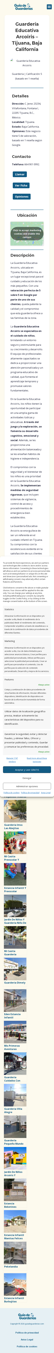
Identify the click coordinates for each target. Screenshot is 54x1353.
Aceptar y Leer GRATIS (27, 769)
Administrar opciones (27, 786)
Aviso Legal (46, 792)
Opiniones (21, 196)
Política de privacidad (30, 792)
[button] (49, 6)
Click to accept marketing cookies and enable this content (27, 234)
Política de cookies (12, 792)
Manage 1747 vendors (12, 760)
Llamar (20, 174)
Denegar (27, 777)
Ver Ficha (21, 185)
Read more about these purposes (37, 760)
